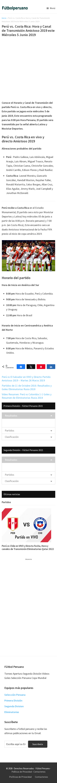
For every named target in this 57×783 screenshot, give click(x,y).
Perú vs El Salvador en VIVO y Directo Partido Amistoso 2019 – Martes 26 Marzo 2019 (26, 378)
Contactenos (39, 771)
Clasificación (12, 437)
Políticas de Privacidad (22, 771)
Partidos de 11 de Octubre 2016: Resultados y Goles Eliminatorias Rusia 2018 (27, 387)
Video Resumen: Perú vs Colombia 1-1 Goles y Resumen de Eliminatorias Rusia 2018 (26, 396)
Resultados (11, 415)
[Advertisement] (28, 69)
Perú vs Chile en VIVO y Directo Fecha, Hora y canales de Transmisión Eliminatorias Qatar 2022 (28, 547)
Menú (52, 8)
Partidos (9, 430)
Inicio (4, 18)
